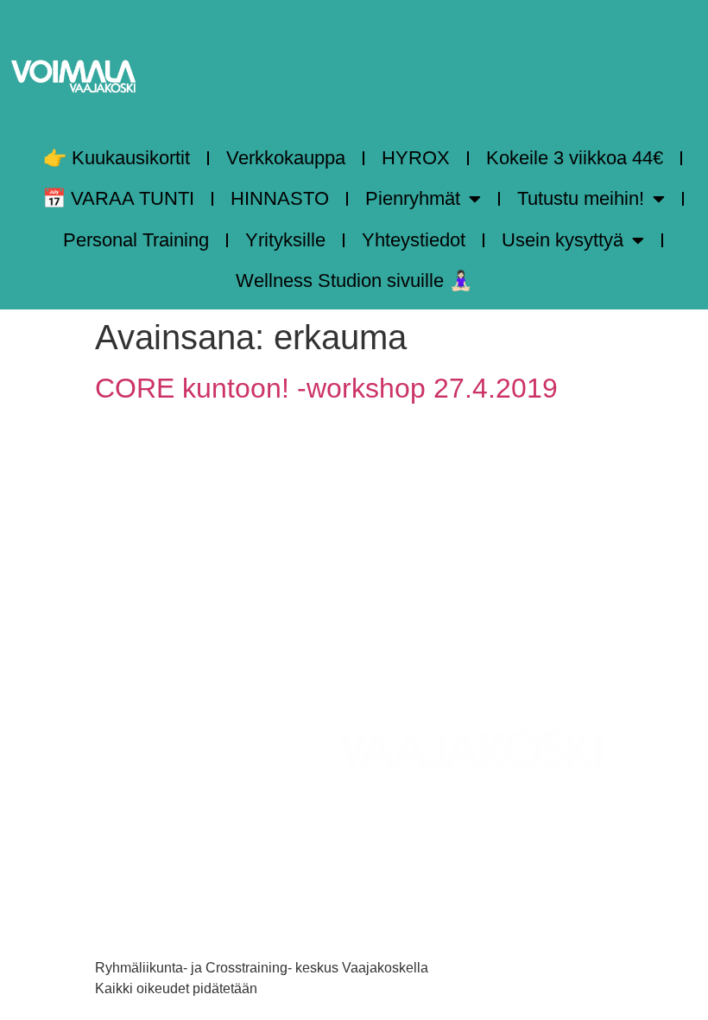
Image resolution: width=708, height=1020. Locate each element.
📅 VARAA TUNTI (118, 198)
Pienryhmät (412, 198)
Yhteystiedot (413, 240)
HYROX (416, 158)
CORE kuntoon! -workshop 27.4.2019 (326, 388)
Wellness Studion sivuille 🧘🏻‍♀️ (354, 280)
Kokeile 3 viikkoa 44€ (574, 158)
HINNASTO (280, 198)
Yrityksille (285, 240)
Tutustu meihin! (580, 198)
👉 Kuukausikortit (116, 158)
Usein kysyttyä (562, 240)
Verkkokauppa (285, 158)
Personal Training (136, 240)
